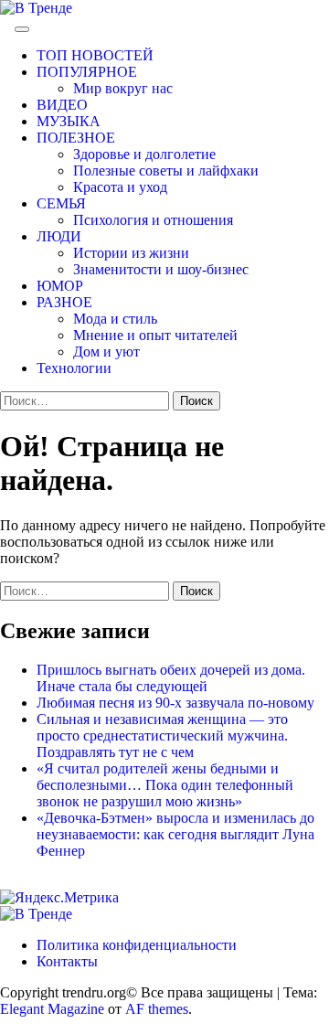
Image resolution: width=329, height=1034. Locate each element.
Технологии (74, 368)
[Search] (5, 24)
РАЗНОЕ (64, 302)
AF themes (156, 1009)
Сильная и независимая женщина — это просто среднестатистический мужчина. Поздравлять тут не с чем (162, 735)
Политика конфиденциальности (137, 945)
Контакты (67, 961)
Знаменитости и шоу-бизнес (161, 269)
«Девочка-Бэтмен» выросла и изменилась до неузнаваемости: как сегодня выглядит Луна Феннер (175, 834)
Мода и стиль (115, 318)
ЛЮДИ (59, 236)
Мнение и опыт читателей (155, 335)
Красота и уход (120, 187)
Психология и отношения (153, 220)
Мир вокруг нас (123, 88)
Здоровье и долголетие (144, 154)
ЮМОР (60, 285)
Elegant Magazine (52, 1009)
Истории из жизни (131, 253)
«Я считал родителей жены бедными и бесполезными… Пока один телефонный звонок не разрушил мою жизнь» (165, 785)
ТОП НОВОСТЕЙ (95, 55)
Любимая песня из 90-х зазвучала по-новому (175, 702)
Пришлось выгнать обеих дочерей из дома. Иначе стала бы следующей (171, 678)
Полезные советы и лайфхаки (166, 170)
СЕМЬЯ (61, 203)
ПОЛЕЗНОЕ (76, 137)
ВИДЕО (62, 104)
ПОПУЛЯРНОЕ (87, 72)
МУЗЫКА (69, 121)
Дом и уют (106, 351)
